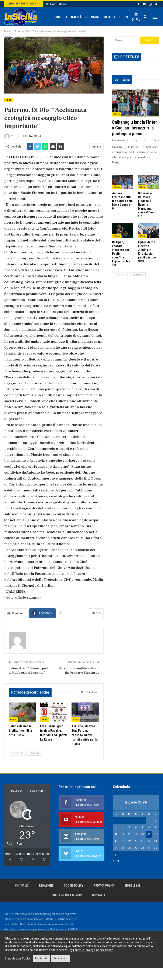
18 (122, 841)
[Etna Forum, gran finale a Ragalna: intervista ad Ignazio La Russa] (54, 712)
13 (136, 834)
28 (142, 847)
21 (142, 841)
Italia (117, 114)
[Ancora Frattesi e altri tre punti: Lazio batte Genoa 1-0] (122, 182)
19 (129, 841)
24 (116, 847)
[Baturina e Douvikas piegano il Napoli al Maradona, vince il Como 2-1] (148, 182)
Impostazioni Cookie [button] (18, 958)
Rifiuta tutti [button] (41, 958)
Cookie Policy (73, 885)
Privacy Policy (104, 885)
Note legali (133, 885)
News (9, 100)
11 (122, 834)
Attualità (73, 17)
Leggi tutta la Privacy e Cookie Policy (90, 950)
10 (116, 834)
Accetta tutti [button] (60, 958)
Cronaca (92, 17)
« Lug (116, 860)
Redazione (46, 885)
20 (136, 841)
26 (129, 847)
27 (136, 847)
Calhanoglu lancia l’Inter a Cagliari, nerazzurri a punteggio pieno (134, 127)
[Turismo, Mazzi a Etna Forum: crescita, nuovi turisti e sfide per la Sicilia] (85, 712)
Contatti (63, 4)
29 (149, 847)
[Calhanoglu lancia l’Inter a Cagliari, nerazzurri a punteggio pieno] (135, 103)
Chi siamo (51, 4)
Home (58, 17)
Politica (108, 17)
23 (155, 841)
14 (142, 834)
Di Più (136, 19)
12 (129, 834)
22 (149, 841)
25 (122, 847)
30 (155, 847)
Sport (124, 17)
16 (155, 834)
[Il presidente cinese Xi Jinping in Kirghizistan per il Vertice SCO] (148, 230)
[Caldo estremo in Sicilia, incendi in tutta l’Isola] (22, 712)
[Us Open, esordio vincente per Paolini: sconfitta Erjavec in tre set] (122, 230)
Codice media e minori (66, 895)
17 (116, 841)
